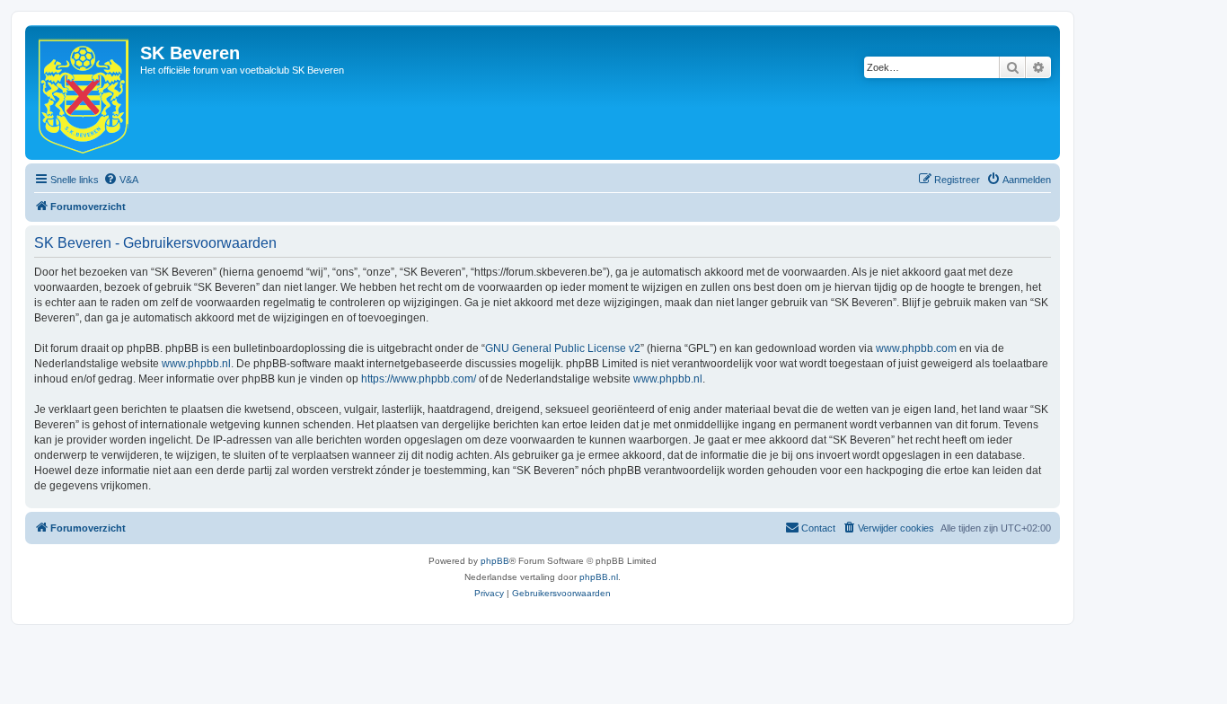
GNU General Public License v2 (562, 348)
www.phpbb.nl (196, 363)
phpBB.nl (598, 577)
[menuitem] (120, 179)
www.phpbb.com (916, 348)
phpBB (495, 561)
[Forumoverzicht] (85, 92)
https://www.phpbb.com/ (418, 379)
